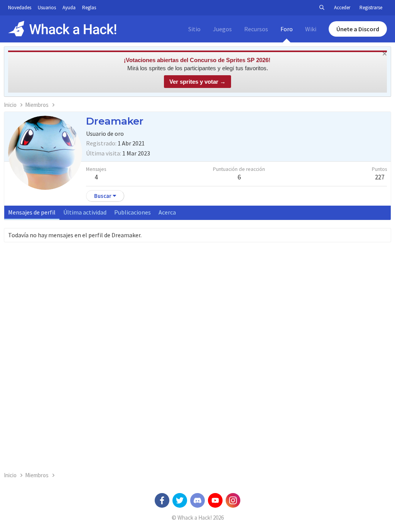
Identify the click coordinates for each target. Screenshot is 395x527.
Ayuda (69, 7)
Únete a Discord (357, 29)
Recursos (256, 29)
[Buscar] (321, 7)
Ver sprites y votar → (197, 81)
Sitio (194, 29)
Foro (286, 29)
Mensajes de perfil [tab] (32, 212)
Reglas (89, 7)
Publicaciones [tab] (132, 212)
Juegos (222, 29)
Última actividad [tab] (84, 212)
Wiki (310, 29)
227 (379, 177)
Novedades (19, 7)
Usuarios (47, 7)
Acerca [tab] (167, 212)
